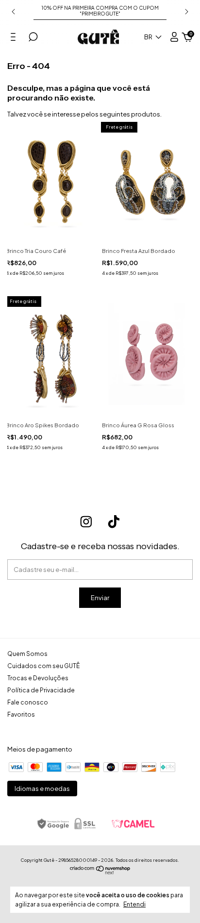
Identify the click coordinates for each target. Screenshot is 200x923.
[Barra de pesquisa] (33, 38)
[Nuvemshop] (100, 872)
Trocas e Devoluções (37, 678)
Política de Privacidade (41, 690)
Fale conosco (27, 702)
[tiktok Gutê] (113, 521)
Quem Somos (27, 653)
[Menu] (14, 38)
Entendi (134, 904)
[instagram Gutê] (86, 521)
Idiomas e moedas (42, 788)
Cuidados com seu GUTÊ (43, 666)
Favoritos (21, 714)
